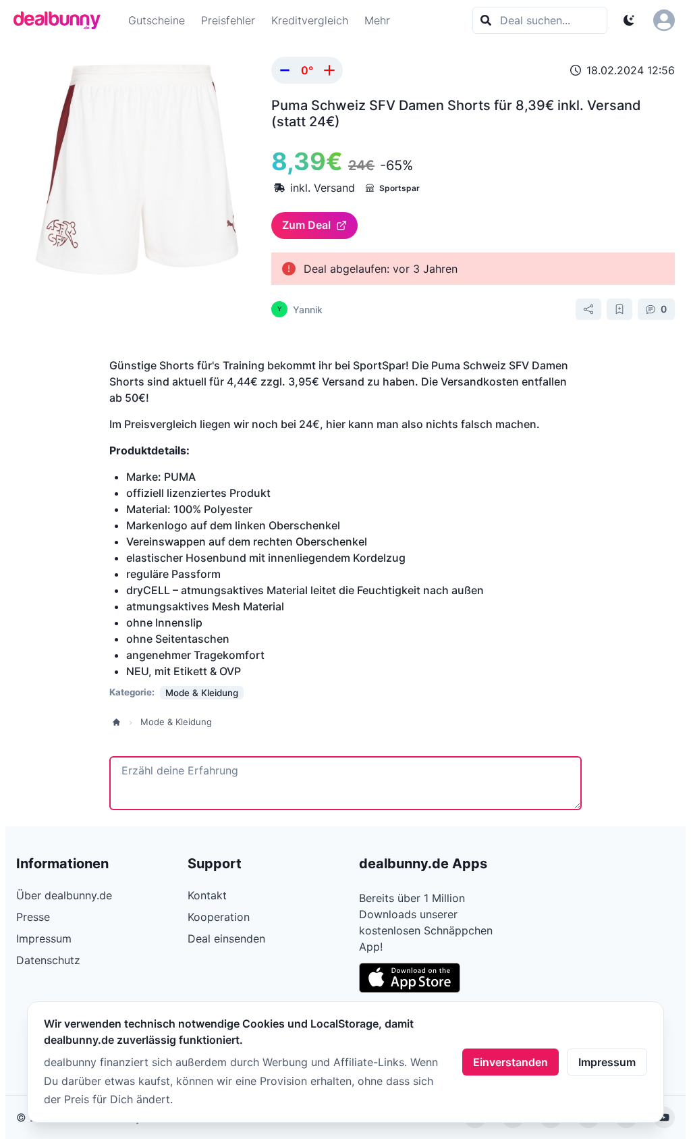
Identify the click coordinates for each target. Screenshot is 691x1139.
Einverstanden (510, 1062)
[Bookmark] (619, 309)
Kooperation (219, 917)
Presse (33, 917)
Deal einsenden (226, 938)
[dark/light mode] (628, 20)
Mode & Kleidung (176, 721)
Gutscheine (156, 20)
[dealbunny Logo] (61, 20)
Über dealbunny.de (64, 895)
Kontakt (207, 895)
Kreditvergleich (309, 20)
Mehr (377, 20)
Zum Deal (306, 225)
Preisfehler (228, 20)
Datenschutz (48, 960)
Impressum (607, 1062)
